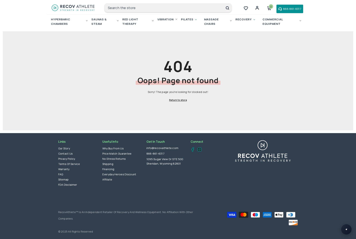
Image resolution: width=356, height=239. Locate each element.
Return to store (178, 100)
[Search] (168, 7)
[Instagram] (198, 150)
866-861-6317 (155, 154)
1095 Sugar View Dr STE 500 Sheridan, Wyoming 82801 (164, 161)
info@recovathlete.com (162, 148)
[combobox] (164, 7)
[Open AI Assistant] (346, 229)
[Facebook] (191, 150)
